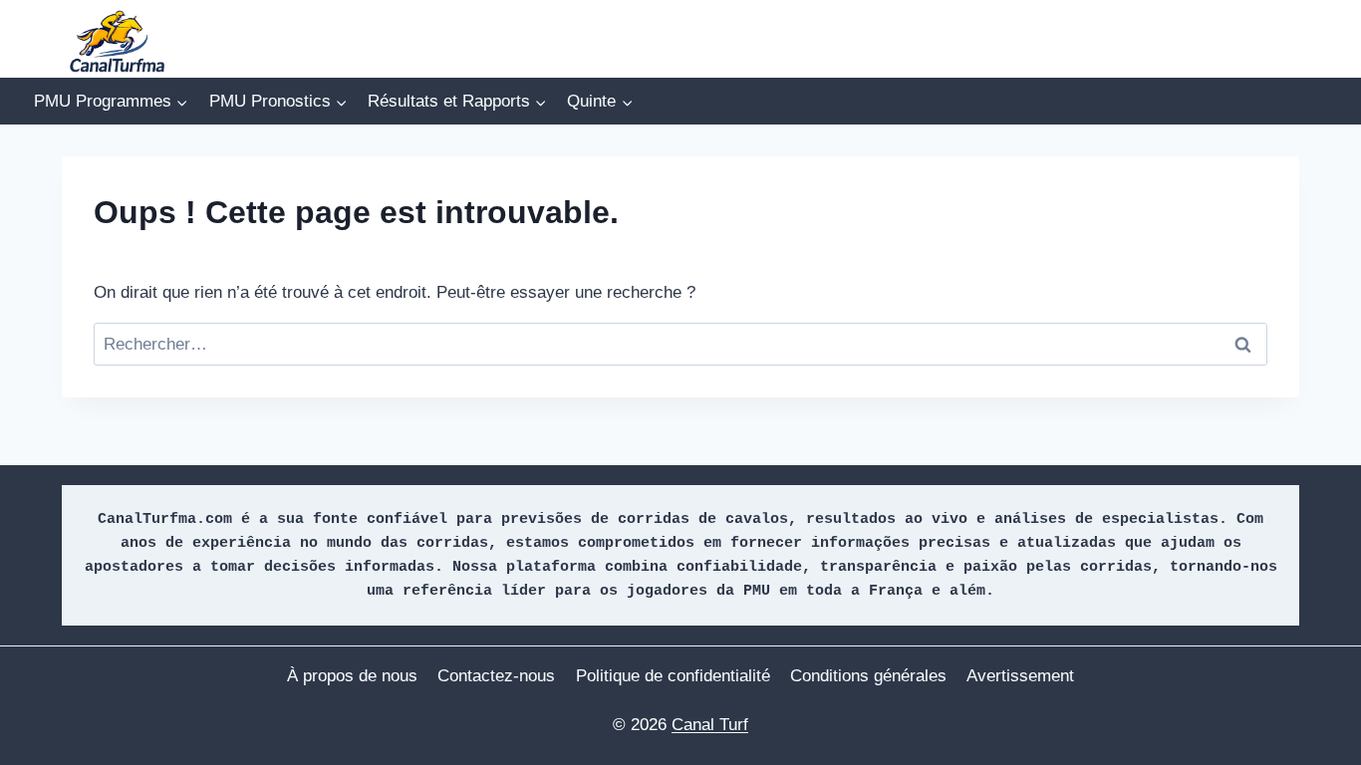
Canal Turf (710, 724)
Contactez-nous (496, 675)
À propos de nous (352, 675)
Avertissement (1020, 675)
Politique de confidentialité (673, 675)
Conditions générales (868, 675)
